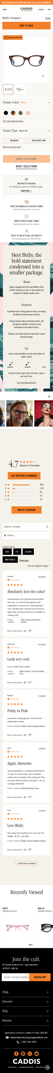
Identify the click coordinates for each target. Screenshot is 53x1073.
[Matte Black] (6, 113)
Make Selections (26, 158)
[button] (25, 630)
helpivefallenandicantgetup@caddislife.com (29, 1037)
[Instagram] (30, 1053)
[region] (24, 485)
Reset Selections (26, 166)
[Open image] (43, 76)
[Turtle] (13, 113)
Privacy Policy (12, 1067)
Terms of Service (40, 1067)
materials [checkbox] (10, 559)
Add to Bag (26, 25)
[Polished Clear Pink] (28, 113)
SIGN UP (40, 977)
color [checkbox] (28, 551)
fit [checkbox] (17, 551)
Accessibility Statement (26, 1067)
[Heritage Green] (21, 113)
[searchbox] (26, 526)
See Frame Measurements (13, 121)
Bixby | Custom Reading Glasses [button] (33, 726)
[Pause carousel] (49, 396)
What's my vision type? (12, 147)
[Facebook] (16, 1053)
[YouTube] (36, 1053)
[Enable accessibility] (47, 1067)
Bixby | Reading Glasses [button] (30, 788)
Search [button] (41, 9)
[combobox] (39, 565)
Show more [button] (24, 560)
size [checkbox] (7, 551)
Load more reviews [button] (26, 863)
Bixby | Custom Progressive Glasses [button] (30, 621)
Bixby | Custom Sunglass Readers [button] (33, 841)
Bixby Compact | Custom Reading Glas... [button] (31, 672)
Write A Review (27, 510)
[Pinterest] (23, 1053)
